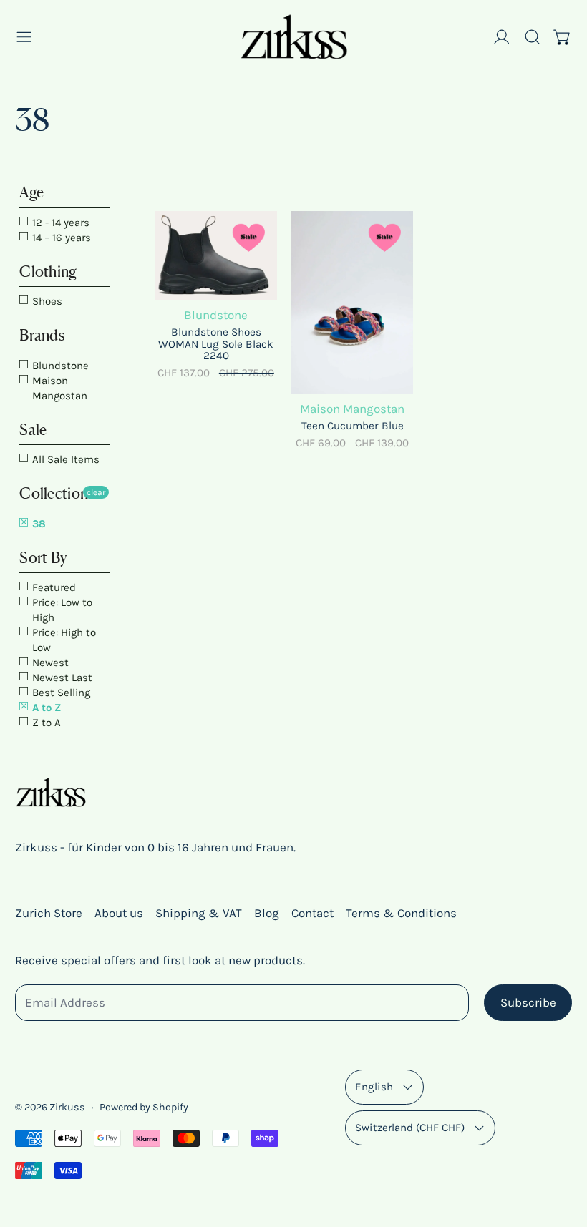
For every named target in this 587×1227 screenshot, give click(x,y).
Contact (312, 913)
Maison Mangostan (58, 388)
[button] (532, 37)
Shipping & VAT (198, 913)
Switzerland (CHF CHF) (410, 1127)
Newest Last (60, 677)
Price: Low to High (60, 610)
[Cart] (562, 37)
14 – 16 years (60, 237)
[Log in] (502, 37)
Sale (33, 430)
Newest (49, 662)
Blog (266, 913)
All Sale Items (64, 459)
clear (96, 492)
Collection (53, 493)
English (374, 1086)
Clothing (48, 271)
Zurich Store (48, 913)
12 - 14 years (59, 222)
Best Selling (59, 692)
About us (118, 913)
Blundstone (59, 365)
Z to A (45, 722)
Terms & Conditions (401, 913)
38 (37, 523)
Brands (41, 335)
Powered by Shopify (144, 1107)
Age (31, 192)
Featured (52, 587)
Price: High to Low (62, 640)
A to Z (45, 707)
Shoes (45, 301)
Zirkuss (67, 1107)
